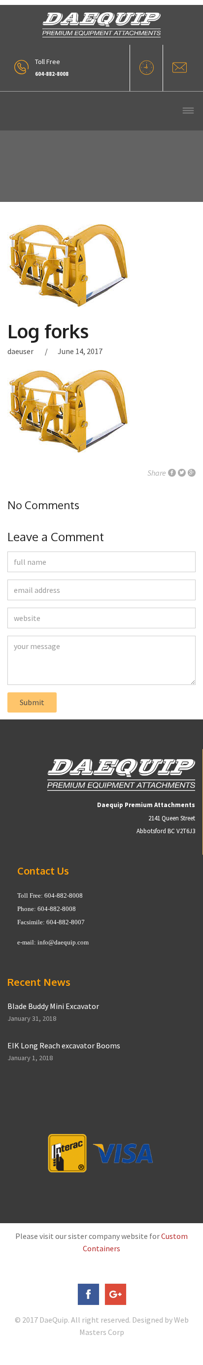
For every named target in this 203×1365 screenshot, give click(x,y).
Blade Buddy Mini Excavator (53, 1006)
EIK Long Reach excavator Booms (63, 1045)
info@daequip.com (63, 942)
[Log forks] (101, 265)
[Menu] (188, 111)
